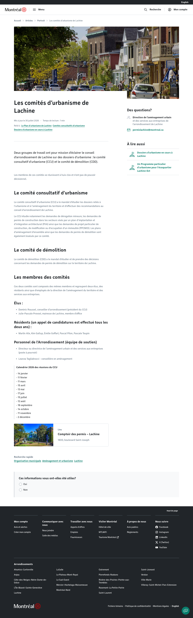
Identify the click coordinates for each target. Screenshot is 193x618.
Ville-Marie (146, 580)
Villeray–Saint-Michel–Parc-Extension (158, 585)
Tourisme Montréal (107, 537)
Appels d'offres (78, 527)
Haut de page (172, 511)
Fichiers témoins (115, 606)
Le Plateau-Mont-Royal (67, 575)
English (184, 2)
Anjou (16, 575)
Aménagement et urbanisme (57, 461)
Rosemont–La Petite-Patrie (111, 588)
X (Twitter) (164, 542)
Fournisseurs (76, 537)
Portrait (41, 21)
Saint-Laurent (105, 593)
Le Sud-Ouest (62, 580)
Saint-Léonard (148, 570)
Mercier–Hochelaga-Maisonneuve (72, 585)
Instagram (164, 532)
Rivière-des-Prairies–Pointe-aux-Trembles (114, 581)
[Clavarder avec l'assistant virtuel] (186, 611)
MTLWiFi (103, 532)
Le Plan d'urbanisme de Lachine (36, 126)
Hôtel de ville (105, 527)
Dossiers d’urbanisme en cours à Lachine (33, 130)
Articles (29, 21)
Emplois (74, 532)
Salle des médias (50, 535)
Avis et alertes (20, 527)
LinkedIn (163, 537)
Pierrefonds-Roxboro (108, 575)
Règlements (132, 532)
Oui (25, 484)
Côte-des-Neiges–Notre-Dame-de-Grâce (30, 581)
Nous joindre (48, 530)
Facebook (163, 527)
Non (25, 489)
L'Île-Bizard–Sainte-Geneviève (28, 588)
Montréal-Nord (63, 590)
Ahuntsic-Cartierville (23, 570)
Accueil (17, 21)
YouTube (163, 547)
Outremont (104, 570)
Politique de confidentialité (138, 606)
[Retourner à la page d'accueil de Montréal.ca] (16, 9)
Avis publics (132, 527)
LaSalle (59, 570)
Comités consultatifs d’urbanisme (69, 126)
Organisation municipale (27, 461)
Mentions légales (161, 606)
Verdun (144, 575)
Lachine (78, 461)
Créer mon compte (22, 532)
